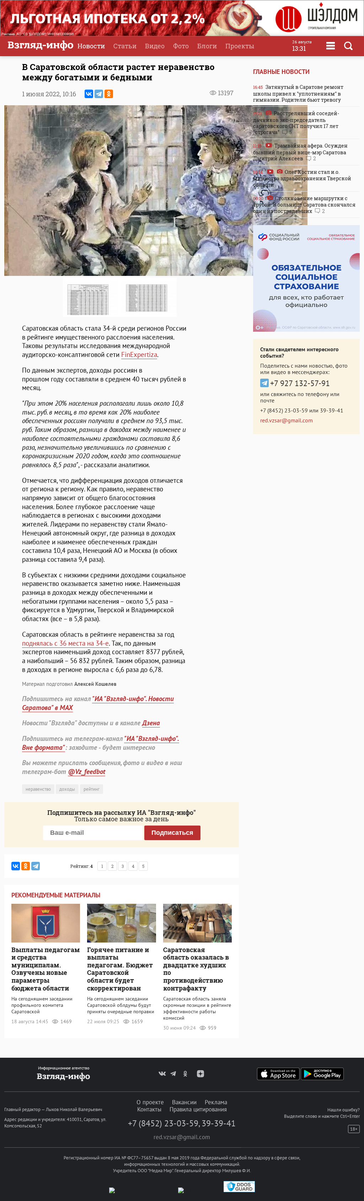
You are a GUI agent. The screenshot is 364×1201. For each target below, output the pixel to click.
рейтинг (92, 789)
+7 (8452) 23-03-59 (284, 410)
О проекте (150, 1102)
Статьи (124, 46)
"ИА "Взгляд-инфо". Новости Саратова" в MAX (98, 703)
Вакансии (184, 1102)
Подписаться (172, 832)
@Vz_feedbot (86, 771)
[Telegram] (99, 94)
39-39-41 (331, 410)
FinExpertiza (139, 354)
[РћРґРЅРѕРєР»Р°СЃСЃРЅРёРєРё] (109, 94)
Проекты (239, 46)
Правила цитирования (198, 1109)
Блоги (207, 46)
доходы (67, 789)
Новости (91, 46)
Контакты (149, 1109)
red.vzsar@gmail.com (286, 420)
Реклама (216, 1102)
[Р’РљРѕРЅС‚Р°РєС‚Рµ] (89, 94)
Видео (155, 46)
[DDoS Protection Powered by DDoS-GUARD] (239, 1190)
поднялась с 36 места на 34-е (65, 643)
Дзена (151, 723)
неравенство (38, 789)
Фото (181, 46)
